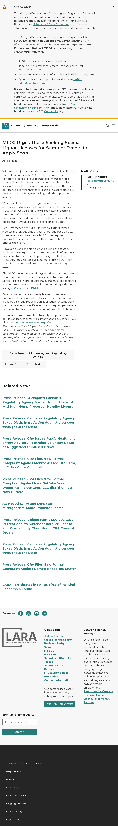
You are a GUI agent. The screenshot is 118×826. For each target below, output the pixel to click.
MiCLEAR (50, 654)
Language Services (16, 803)
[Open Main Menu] (114, 126)
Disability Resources (17, 795)
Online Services (54, 636)
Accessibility (12, 787)
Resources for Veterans (98, 691)
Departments (13, 819)
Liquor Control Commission (24, 364)
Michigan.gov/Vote (60, 703)
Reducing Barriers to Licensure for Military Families (97, 699)
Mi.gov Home (13, 771)
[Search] (107, 126)
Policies (10, 779)
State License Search (58, 639)
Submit (20, 731)
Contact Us (51, 111)
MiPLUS (49, 650)
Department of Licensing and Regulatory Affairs (38, 355)
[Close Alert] (114, 7)
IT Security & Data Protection (51, 24)
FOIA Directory (14, 811)
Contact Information (57, 680)
